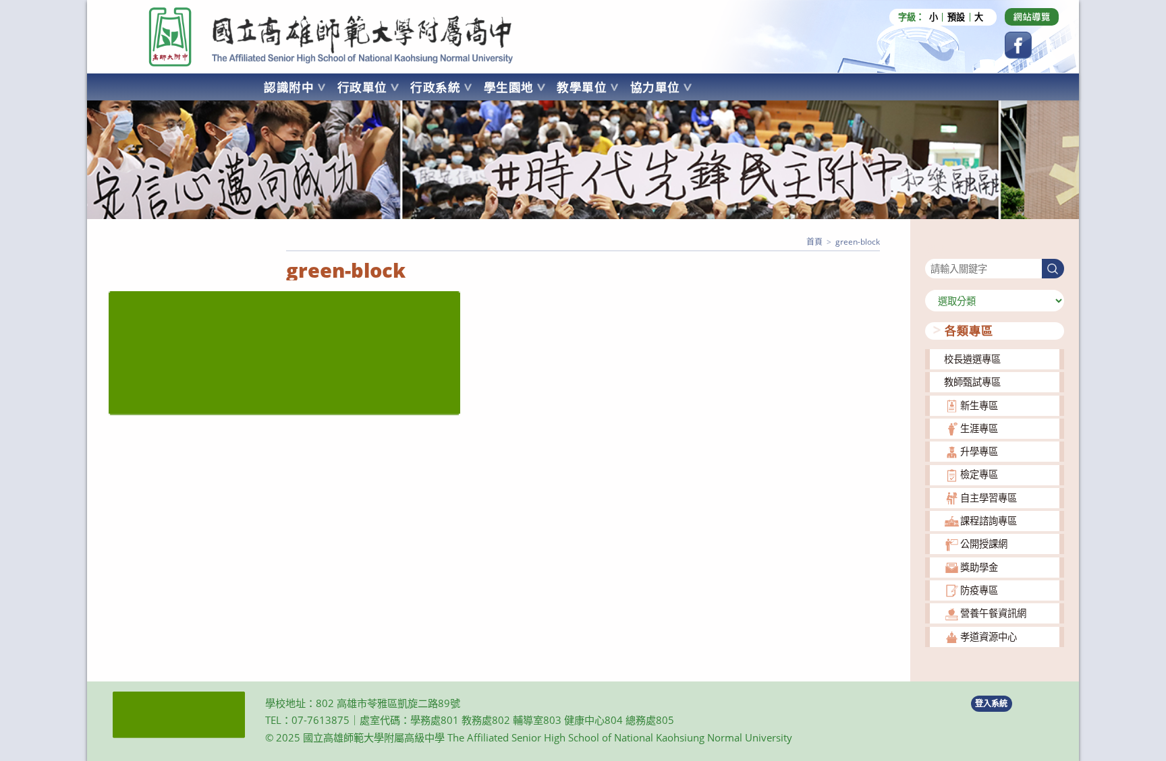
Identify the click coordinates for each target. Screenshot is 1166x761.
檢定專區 (979, 474)
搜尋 (934, 250)
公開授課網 (983, 543)
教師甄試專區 (972, 381)
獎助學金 (979, 567)
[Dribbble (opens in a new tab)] (1032, 17)
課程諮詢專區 (988, 520)
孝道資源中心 (988, 636)
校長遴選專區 (972, 359)
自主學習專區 (988, 497)
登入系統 (991, 703)
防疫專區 (979, 590)
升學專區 (979, 451)
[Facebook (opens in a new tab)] (1018, 45)
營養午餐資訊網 (993, 613)
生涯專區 (979, 428)
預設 (956, 17)
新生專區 (979, 405)
